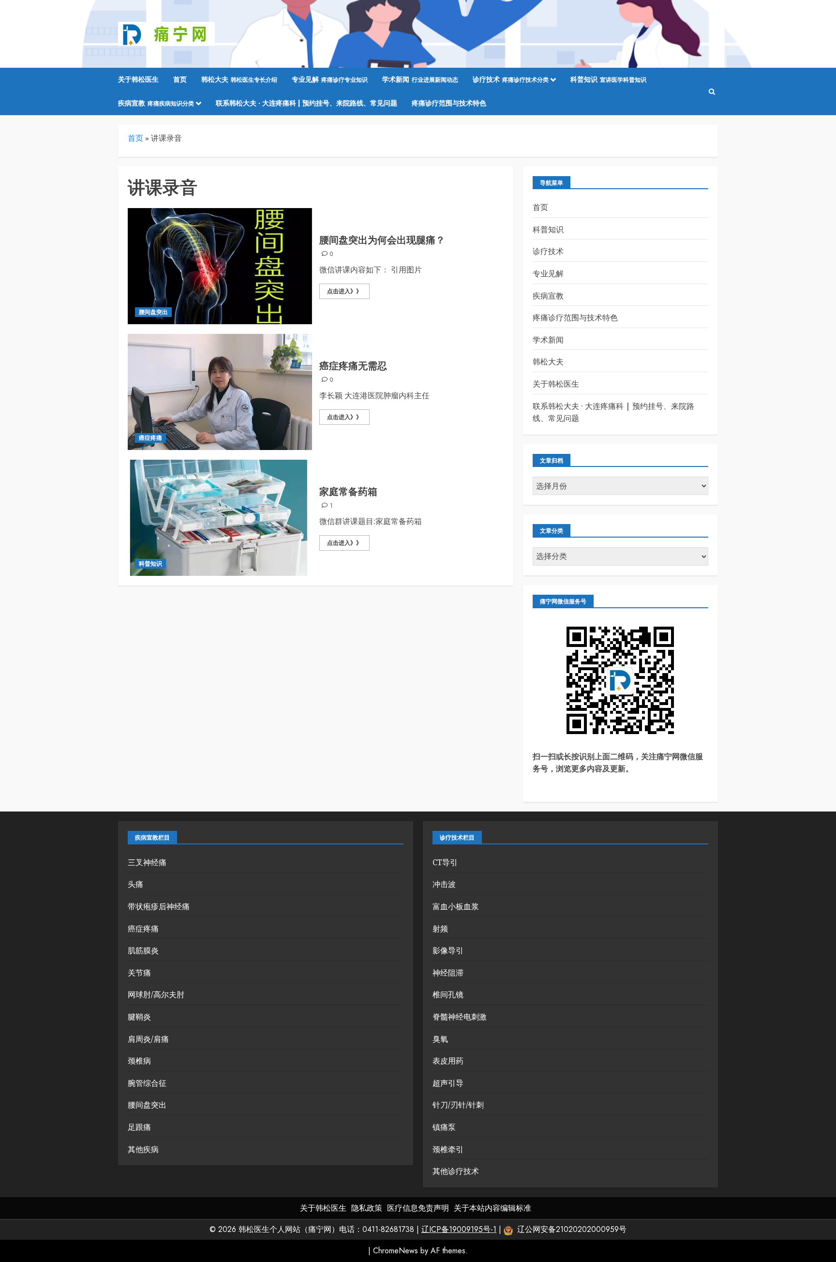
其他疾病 (143, 1149)
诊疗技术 (511, 79)
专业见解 (330, 79)
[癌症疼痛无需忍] (220, 392)
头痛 (135, 884)
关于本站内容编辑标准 (492, 1208)
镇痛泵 (444, 1127)
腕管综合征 (147, 1083)
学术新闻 (420, 79)
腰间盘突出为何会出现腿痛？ (382, 240)
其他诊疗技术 (456, 1171)
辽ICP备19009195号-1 (458, 1229)
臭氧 (440, 1039)
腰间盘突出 (153, 312)
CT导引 (445, 862)
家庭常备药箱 (348, 492)
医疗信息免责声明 (418, 1208)
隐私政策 (366, 1208)
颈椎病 (139, 1060)
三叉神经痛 (147, 862)
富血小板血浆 (456, 906)
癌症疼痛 (150, 438)
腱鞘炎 (139, 1016)
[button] (712, 91)
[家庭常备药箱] (220, 518)
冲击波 (444, 884)
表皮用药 (448, 1060)
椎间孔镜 (448, 994)
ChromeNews (395, 1250)
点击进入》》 (344, 291)
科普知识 (608, 79)
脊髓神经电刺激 (460, 1016)
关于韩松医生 (138, 79)
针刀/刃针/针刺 (458, 1104)
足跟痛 (139, 1127)
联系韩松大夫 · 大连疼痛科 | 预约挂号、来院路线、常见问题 (306, 103)
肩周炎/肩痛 (148, 1039)
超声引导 (448, 1083)
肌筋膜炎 (143, 950)
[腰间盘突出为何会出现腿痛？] (220, 266)
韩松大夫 (239, 79)
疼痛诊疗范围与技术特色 (449, 103)
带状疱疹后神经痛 (159, 906)
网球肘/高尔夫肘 (156, 994)
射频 (440, 928)
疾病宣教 (156, 103)
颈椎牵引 (448, 1149)
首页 (180, 79)
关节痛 (139, 972)
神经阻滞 (448, 972)
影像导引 (448, 950)
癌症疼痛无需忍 (353, 366)
